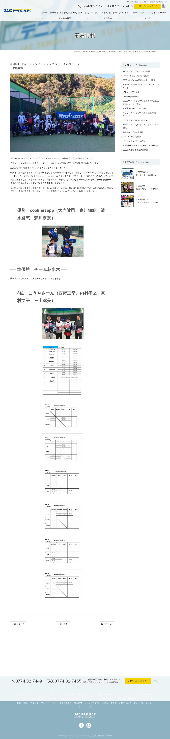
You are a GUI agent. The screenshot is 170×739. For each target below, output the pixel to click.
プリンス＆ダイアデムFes (134, 141)
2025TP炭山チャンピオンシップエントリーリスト (141, 86)
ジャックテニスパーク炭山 (96, 703)
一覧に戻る (63, 624)
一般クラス (133, 699)
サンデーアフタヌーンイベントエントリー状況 (141, 126)
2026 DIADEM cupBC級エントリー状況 (139, 80)
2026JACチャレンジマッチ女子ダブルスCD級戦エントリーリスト (141, 102)
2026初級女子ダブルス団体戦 (135, 150)
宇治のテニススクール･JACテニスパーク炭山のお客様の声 (42, 699)
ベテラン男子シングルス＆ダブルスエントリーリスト (141, 114)
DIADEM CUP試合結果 (132, 137)
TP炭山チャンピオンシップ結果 (136, 71)
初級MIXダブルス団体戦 (133, 132)
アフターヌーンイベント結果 (135, 120)
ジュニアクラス (148, 699)
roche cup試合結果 (131, 97)
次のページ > (107, 624)
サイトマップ (85, 707)
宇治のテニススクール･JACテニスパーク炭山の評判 (128, 694)
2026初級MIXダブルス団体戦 (135, 108)
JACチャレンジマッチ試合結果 (136, 76)
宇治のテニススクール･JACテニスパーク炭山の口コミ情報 (76, 694)
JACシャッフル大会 (131, 92)
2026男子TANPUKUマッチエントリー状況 (140, 146)
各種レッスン (22, 703)
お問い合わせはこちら (147, 6)
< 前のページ (18, 624)
